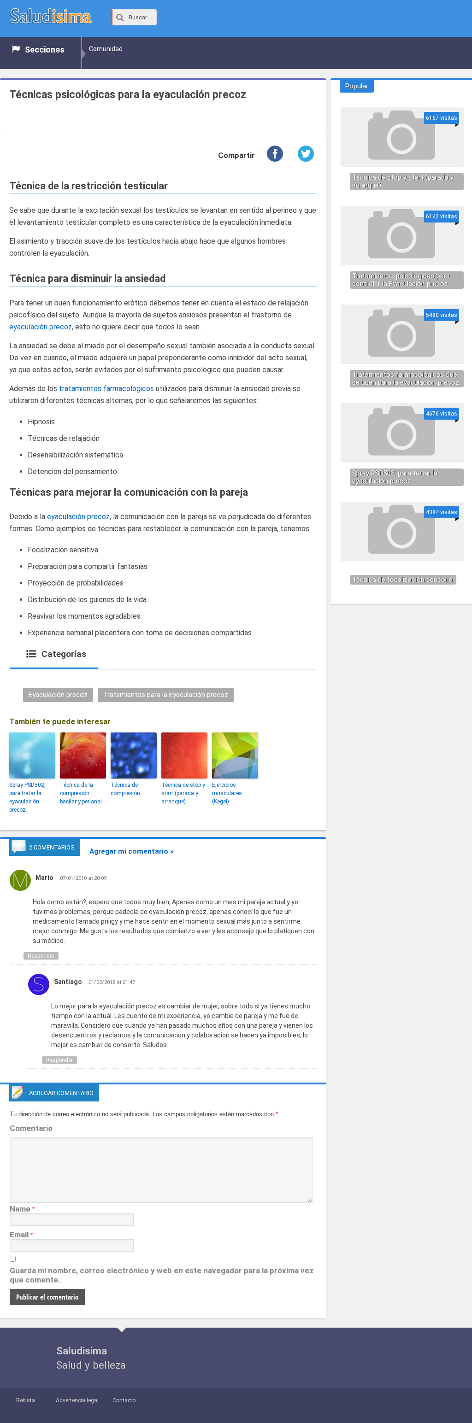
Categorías (62, 654)
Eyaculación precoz (58, 695)
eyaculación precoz (40, 326)
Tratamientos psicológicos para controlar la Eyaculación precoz (401, 280)
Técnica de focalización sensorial (403, 580)
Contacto (124, 1400)
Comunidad (106, 49)
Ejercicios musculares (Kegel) (227, 793)
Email (19, 1234)
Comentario (31, 1128)
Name (20, 1208)
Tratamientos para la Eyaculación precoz (165, 695)
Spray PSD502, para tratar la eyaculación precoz (27, 797)
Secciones (45, 49)
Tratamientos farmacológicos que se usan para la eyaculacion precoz (405, 378)
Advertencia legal (77, 1400)
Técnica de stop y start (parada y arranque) (183, 793)
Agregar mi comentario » (131, 851)
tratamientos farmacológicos (106, 388)
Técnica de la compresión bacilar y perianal (81, 793)
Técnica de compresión (125, 789)
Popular (356, 86)
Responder (41, 956)
